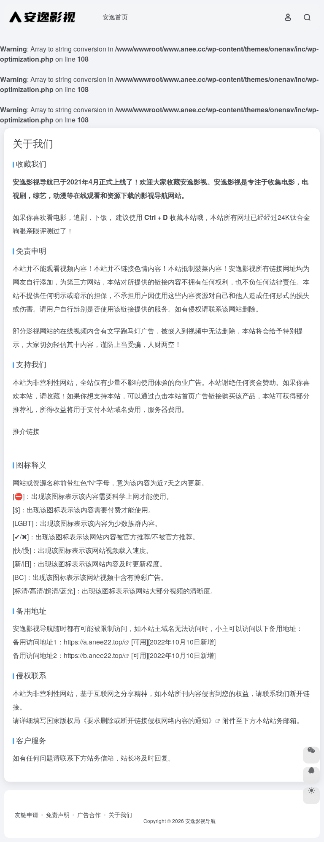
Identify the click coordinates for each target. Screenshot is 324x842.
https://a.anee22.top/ (94, 642)
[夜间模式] (311, 795)
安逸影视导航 (200, 820)
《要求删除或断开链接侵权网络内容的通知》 (147, 720)
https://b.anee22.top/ (94, 655)
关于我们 (120, 814)
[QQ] (311, 775)
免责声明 (58, 814)
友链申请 (26, 814)
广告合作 (89, 814)
